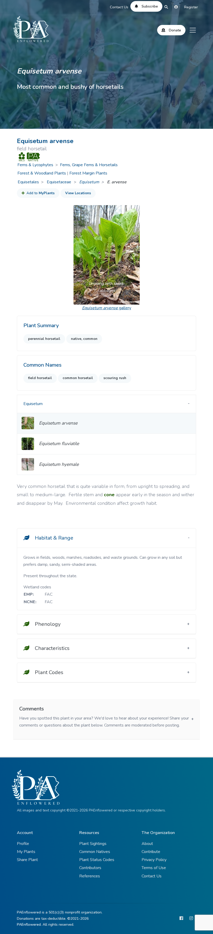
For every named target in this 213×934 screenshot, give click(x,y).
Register (191, 7)
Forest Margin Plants (88, 173)
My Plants (26, 852)
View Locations (78, 193)
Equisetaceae (59, 182)
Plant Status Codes (96, 860)
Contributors (90, 868)
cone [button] (109, 495)
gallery (106, 308)
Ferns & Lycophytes (35, 165)
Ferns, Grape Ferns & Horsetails (89, 165)
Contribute (151, 852)
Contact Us (119, 7)
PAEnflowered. (29, 924)
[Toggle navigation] (192, 30)
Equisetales (28, 182)
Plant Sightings (92, 843)
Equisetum (89, 182)
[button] (78, 255)
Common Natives (94, 852)
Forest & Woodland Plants (41, 173)
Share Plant (27, 860)
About (147, 843)
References (89, 876)
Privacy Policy (154, 860)
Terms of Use (154, 868)
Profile (23, 843)
